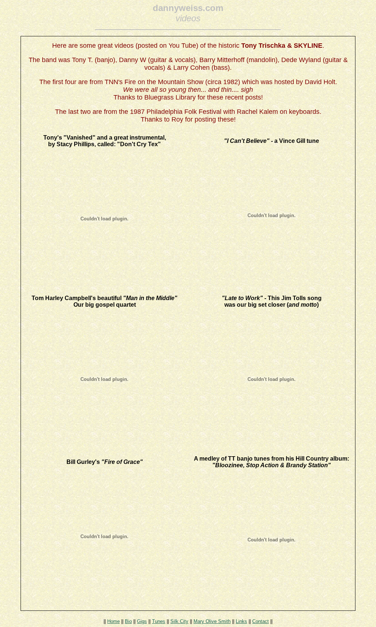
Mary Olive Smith (212, 621)
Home (113, 621)
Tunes (158, 621)
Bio (128, 621)
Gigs (142, 621)
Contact (260, 621)
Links (241, 621)
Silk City (179, 621)
